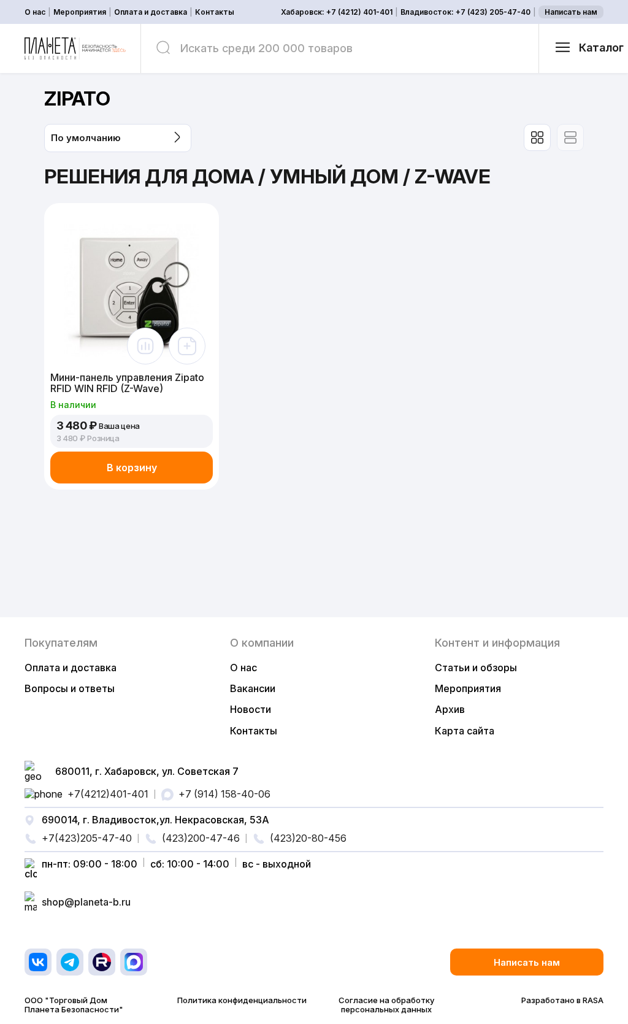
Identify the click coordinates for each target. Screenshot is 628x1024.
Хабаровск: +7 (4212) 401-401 (336, 12)
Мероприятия (79, 12)
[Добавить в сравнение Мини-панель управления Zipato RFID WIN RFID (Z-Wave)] (145, 346)
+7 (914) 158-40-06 (224, 793)
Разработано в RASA (562, 1000)
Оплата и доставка (150, 12)
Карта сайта (464, 730)
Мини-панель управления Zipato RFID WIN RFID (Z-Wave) (127, 383)
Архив (450, 709)
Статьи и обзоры (476, 667)
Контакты (214, 12)
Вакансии (252, 688)
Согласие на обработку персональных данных (386, 1005)
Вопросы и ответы (70, 688)
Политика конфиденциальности (242, 1000)
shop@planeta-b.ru (86, 901)
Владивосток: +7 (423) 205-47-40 (465, 12)
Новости (250, 709)
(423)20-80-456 (308, 838)
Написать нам (571, 12)
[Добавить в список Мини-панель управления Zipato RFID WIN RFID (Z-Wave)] (187, 346)
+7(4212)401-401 (107, 793)
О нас (35, 12)
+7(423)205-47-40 (87, 838)
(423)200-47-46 (201, 838)
